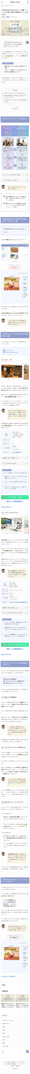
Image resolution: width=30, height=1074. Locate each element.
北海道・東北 (6, 1023)
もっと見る (15, 108)
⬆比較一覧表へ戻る (6, 507)
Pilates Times (15, 2)
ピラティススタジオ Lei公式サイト (18, 602)
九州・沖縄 (5, 1046)
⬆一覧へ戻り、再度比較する (8, 976)
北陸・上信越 (6, 1036)
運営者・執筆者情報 (11, 1062)
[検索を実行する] (27, 1051)
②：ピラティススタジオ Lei (12, 105)
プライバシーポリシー (21, 1063)
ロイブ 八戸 (9, 350)
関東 (4, 1026)
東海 (4, 1033)
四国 (4, 1043)
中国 (4, 1039)
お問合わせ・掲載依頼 (15, 1065)
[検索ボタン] (2, 2)
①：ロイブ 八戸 (10, 103)
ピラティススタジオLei (4, 256)
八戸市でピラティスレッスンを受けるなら (14, 93)
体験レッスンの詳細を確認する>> (15, 501)
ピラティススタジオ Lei (11, 352)
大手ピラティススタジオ (8, 1020)
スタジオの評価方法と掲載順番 (10, 1063)
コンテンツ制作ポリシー (21, 1062)
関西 (4, 1030)
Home (5, 1062)
